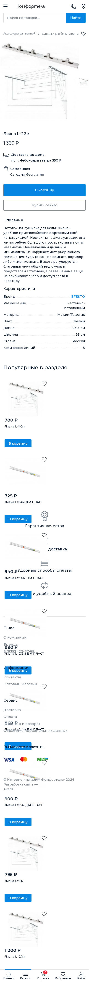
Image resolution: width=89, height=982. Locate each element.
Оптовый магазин (20, 684)
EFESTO (78, 297)
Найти (75, 17)
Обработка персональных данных (35, 730)
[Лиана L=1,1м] (26, 853)
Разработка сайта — (20, 786)
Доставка (12, 710)
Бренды (11, 644)
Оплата (10, 716)
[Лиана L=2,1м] (26, 929)
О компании (15, 637)
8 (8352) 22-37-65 (18, 651)
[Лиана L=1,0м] (26, 399)
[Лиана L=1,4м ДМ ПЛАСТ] (26, 475)
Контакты (12, 677)
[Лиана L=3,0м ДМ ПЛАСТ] (26, 550)
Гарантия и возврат (21, 724)
